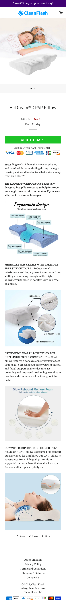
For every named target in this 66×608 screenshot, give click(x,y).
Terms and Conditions (33, 568)
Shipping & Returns (33, 573)
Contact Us (33, 577)
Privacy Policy (33, 564)
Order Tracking (33, 559)
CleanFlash (38, 584)
